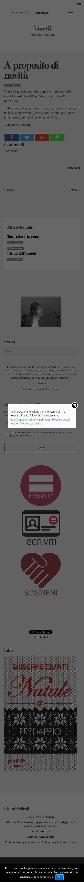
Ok (59, 877)
